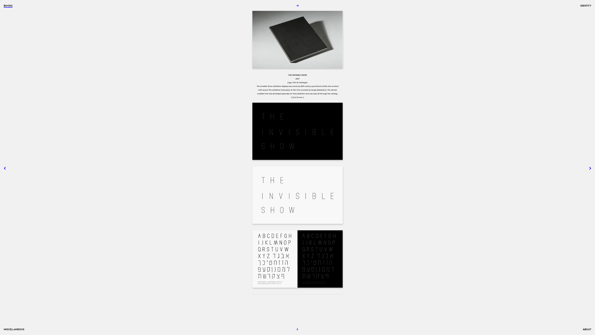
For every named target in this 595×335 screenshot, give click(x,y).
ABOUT (587, 329)
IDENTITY (585, 5)
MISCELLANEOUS (14, 329)
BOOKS (8, 5)
